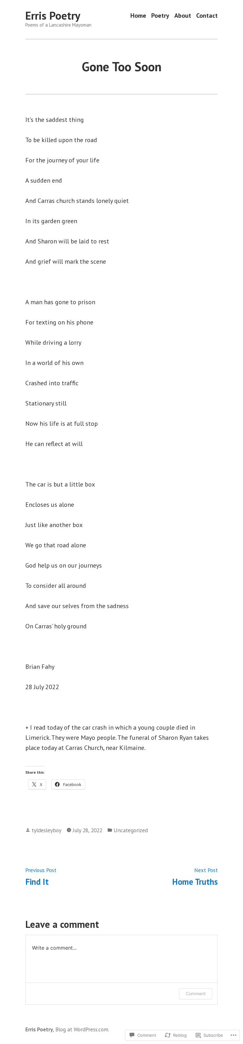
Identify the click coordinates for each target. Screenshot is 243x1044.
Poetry (160, 15)
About (182, 15)
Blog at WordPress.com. (82, 1029)
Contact (207, 15)
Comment (196, 993)
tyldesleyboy (46, 830)
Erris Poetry (52, 15)
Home (138, 15)
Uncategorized (131, 830)
